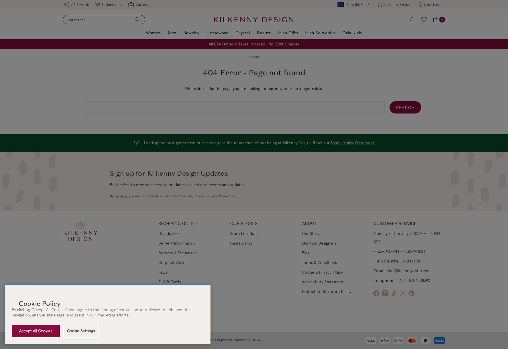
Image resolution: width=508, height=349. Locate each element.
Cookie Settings (81, 330)
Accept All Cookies (35, 330)
